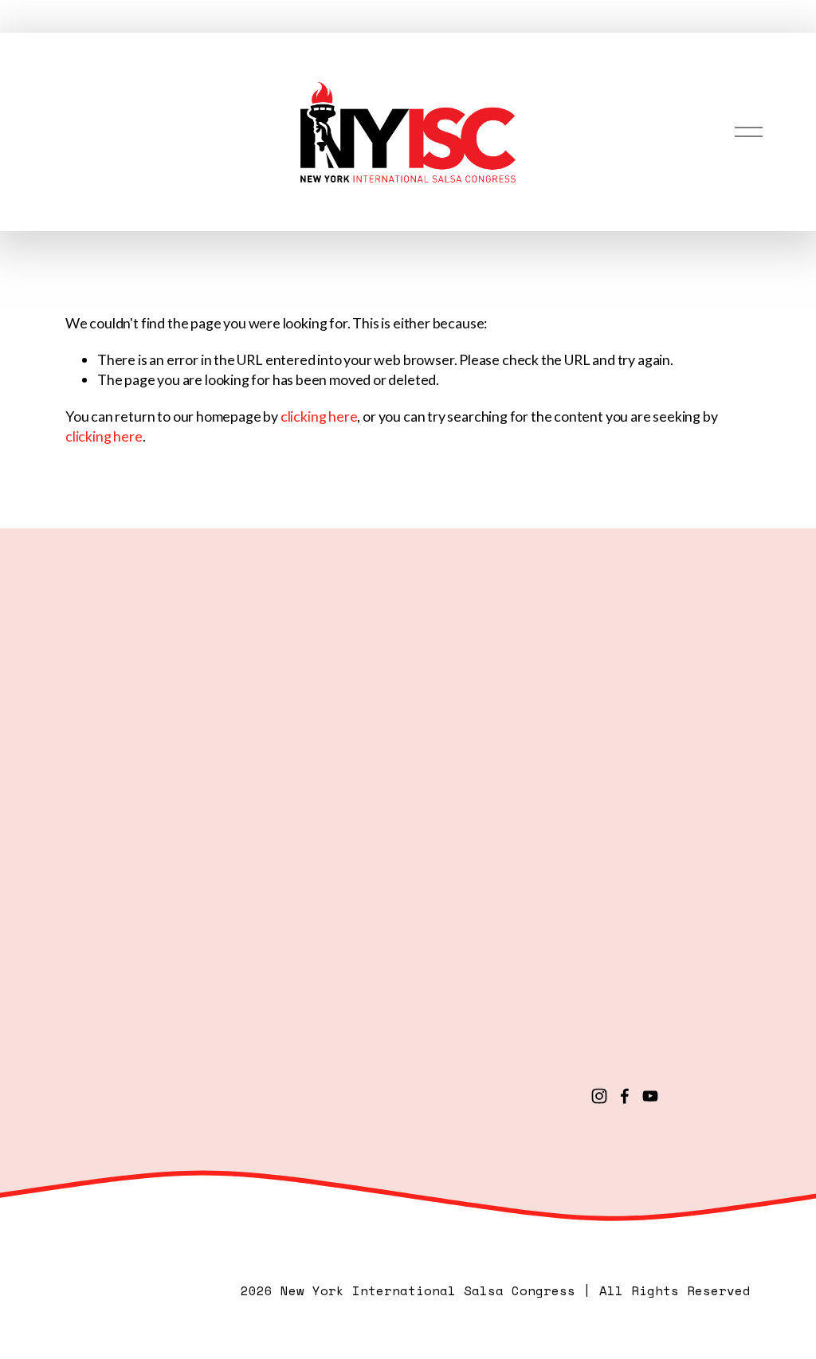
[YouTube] (650, 1096)
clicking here (319, 416)
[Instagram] (599, 1096)
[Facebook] (625, 1096)
